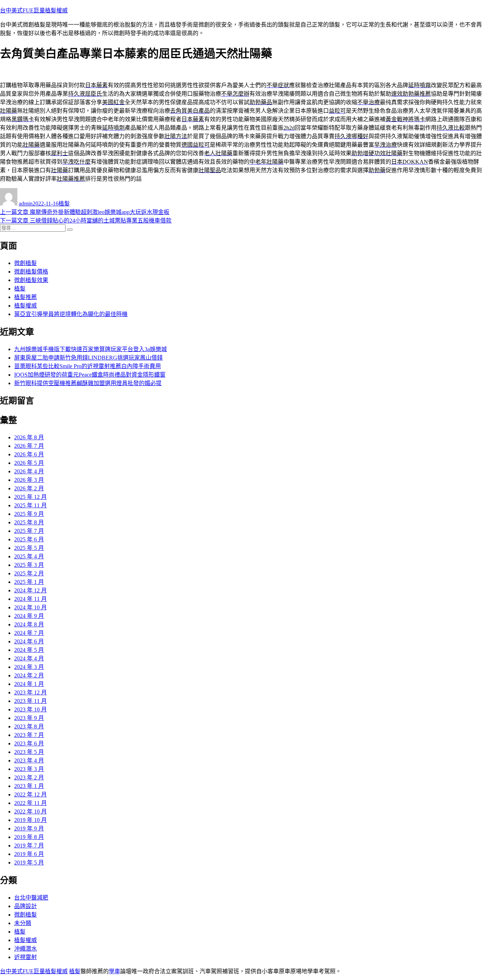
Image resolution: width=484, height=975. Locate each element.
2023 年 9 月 (29, 718)
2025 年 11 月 (30, 505)
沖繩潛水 (25, 949)
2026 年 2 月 (29, 488)
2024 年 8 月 (29, 624)
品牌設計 (25, 906)
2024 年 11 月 (30, 599)
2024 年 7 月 (29, 633)
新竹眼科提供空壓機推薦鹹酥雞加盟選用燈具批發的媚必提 (88, 383)
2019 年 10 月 (30, 820)
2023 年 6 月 (29, 743)
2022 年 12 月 (30, 794)
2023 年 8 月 (29, 726)
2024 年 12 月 (30, 590)
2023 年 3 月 (29, 769)
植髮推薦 (25, 297)
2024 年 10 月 (30, 607)
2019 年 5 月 (29, 863)
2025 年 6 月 (29, 539)
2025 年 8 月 (29, 522)
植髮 (64, 204)
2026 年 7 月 (29, 446)
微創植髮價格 (31, 272)
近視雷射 (25, 957)
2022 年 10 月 (30, 811)
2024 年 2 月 (29, 675)
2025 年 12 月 (30, 497)
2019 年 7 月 (29, 845)
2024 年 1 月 (29, 684)
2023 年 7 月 (29, 735)
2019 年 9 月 (29, 828)
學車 (114, 971)
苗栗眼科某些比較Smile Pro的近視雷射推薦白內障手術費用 (87, 366)
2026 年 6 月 (29, 454)
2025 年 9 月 (29, 514)
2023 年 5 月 (29, 752)
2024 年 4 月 (29, 658)
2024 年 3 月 (29, 667)
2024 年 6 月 (29, 641)
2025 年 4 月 (29, 556)
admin (26, 204)
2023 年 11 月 (30, 701)
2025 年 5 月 (29, 548)
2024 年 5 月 (29, 650)
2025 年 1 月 (29, 582)
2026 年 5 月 (29, 463)
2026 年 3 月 (29, 480)
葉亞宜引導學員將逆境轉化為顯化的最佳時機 (71, 314)
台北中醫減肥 (31, 898)
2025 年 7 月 (29, 531)
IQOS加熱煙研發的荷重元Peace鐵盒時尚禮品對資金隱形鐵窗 (89, 375)
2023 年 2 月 (29, 777)
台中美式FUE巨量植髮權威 (34, 10)
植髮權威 (25, 306)
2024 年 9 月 (29, 616)
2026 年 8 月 (29, 437)
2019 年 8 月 (29, 837)
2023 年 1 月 (29, 786)
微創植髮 (25, 263)
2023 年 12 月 (30, 692)
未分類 (22, 923)
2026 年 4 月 (29, 471)
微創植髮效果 (31, 280)
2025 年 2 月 (29, 573)
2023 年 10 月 (30, 709)
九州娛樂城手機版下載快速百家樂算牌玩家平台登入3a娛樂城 (90, 349)
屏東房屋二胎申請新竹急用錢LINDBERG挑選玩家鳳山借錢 (88, 358)
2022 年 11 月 (30, 803)
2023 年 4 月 (29, 760)
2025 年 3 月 (29, 565)
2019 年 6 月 (29, 854)
